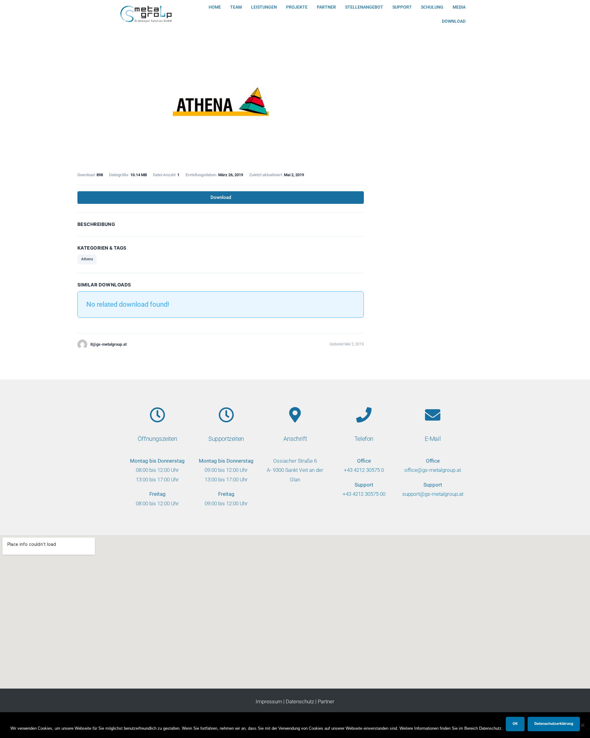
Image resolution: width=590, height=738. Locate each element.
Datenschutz (300, 701)
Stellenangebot (364, 7)
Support (402, 7)
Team (236, 7)
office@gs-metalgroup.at (432, 470)
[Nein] (582, 725)
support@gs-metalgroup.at (432, 494)
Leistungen (264, 7)
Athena (87, 259)
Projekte (297, 7)
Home (215, 7)
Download (454, 21)
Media (459, 7)
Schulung (432, 7)
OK (515, 723)
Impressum (269, 701)
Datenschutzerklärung (553, 723)
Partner (326, 7)
